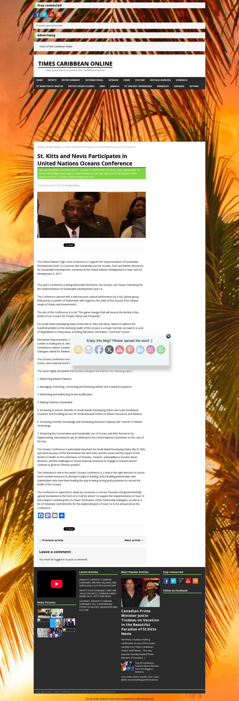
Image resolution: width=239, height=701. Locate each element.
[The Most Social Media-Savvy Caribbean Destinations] (43, 625)
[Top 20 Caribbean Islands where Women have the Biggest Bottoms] (127, 668)
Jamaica (114, 86)
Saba (102, 86)
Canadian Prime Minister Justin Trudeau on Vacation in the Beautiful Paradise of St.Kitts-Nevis (140, 622)
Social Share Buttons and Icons (103, 698)
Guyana (194, 86)
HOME (39, 80)
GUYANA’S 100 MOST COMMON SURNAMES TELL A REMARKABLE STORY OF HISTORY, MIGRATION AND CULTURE (98, 606)
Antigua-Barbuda (160, 80)
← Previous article (51, 540)
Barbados (163, 86)
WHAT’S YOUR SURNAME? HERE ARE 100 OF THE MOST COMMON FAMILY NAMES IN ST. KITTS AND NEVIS (97, 593)
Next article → (134, 540)
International (94, 80)
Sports (52, 80)
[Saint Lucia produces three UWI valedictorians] (56, 635)
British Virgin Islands (81, 86)
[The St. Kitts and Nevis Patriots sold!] (44, 616)
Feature (140, 80)
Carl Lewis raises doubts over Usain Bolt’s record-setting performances (140, 678)
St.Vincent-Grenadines (138, 86)
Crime (126, 80)
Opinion (113, 80)
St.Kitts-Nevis (72, 185)
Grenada (179, 86)
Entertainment (71, 80)
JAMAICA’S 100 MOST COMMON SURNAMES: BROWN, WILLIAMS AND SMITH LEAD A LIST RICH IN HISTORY (98, 582)
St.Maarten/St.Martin (49, 86)
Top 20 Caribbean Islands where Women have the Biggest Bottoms (147, 667)
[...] (143, 657)
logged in (59, 559)
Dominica (181, 80)
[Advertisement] (119, 115)
